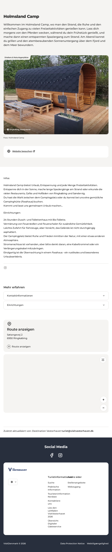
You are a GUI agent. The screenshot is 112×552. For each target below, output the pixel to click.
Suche (51, 482)
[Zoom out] (103, 407)
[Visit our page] (51, 455)
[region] (56, 383)
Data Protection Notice (72, 543)
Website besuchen (22, 151)
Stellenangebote (76, 482)
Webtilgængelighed (97, 543)
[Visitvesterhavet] (17, 469)
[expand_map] (103, 360)
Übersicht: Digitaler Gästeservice (54, 523)
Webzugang (74, 486)
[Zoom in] (103, 399)
